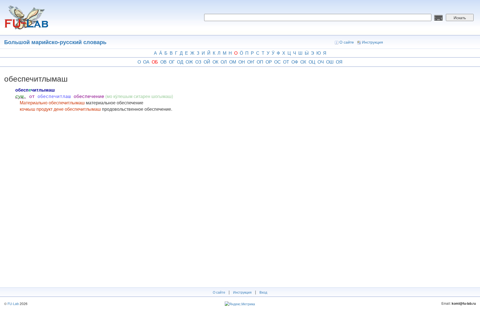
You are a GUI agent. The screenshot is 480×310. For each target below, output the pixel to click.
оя (339, 62)
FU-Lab (13, 303)
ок (215, 62)
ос (277, 62)
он (241, 62)
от (286, 62)
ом (232, 62)
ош (330, 62)
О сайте (346, 42)
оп (260, 62)
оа (146, 62)
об (155, 62)
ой (207, 62)
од (180, 62)
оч (321, 62)
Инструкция (372, 42)
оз (198, 62)
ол (224, 62)
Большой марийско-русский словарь (55, 42)
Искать (460, 17)
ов (163, 62)
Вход (263, 292)
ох (303, 62)
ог (172, 62)
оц (312, 62)
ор (269, 62)
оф (294, 62)
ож (189, 62)
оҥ (250, 62)
